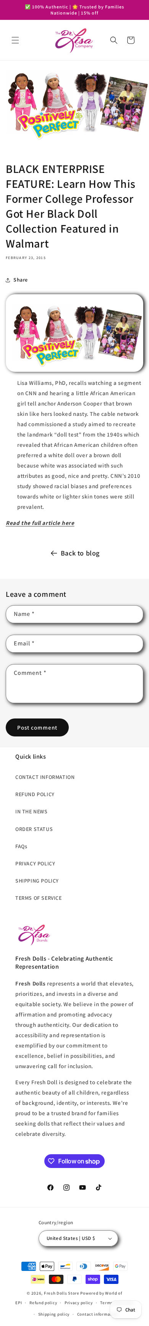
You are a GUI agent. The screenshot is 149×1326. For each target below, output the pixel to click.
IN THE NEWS (31, 811)
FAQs (21, 846)
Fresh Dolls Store (61, 1293)
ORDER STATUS (34, 829)
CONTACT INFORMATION (44, 777)
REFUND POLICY (35, 794)
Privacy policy (79, 1302)
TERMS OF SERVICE (38, 897)
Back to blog (80, 553)
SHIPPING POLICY (37, 880)
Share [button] (20, 279)
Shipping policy (54, 1314)
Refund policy (43, 1302)
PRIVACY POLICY (35, 863)
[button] (15, 40)
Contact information (97, 1314)
